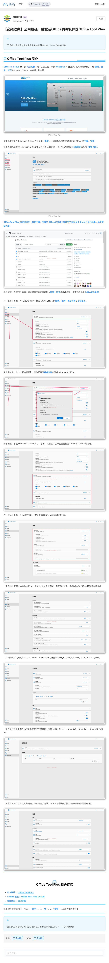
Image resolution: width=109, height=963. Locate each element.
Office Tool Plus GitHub (33, 896)
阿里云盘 (22, 901)
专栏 (21, 4)
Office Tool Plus (26, 892)
